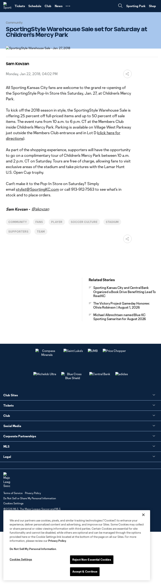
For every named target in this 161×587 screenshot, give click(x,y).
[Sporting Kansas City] (7, 6)
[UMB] (93, 351)
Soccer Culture (84, 221)
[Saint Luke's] (73, 351)
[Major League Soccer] (6, 480)
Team (41, 231)
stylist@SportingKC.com (37, 189)
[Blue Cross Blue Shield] (72, 378)
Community (17, 221)
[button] (68, 6)
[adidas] (121, 374)
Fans (39, 221)
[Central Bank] (99, 374)
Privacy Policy (57, 540)
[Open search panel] (120, 6)
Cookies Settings (13, 503)
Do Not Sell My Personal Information (33, 549)
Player (56, 221)
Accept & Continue (84, 571)
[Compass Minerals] (46, 355)
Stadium (112, 221)
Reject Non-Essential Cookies (91, 559)
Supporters (18, 231)
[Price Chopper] (114, 351)
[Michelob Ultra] (44, 374)
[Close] (143, 514)
